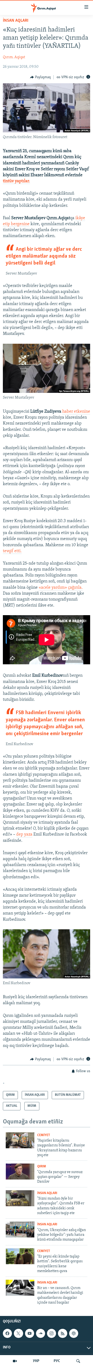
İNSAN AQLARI (15, 21)
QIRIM (41, 1166)
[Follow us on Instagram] (51, 1333)
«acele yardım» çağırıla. (61, 588)
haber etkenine (76, 412)
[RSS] (62, 1333)
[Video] (15, 1361)
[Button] (40, 77)
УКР (36, 1361)
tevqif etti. (12, 551)
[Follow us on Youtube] (29, 1333)
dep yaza (24, 834)
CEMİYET (43, 1135)
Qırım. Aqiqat (14, 57)
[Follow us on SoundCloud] (40, 1333)
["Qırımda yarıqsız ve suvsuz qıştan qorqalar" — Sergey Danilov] (20, 1172)
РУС (57, 1361)
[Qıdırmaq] (78, 1361)
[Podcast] (73, 1333)
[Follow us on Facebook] (7, 1333)
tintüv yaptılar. (16, 181)
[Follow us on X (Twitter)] (18, 1333)
